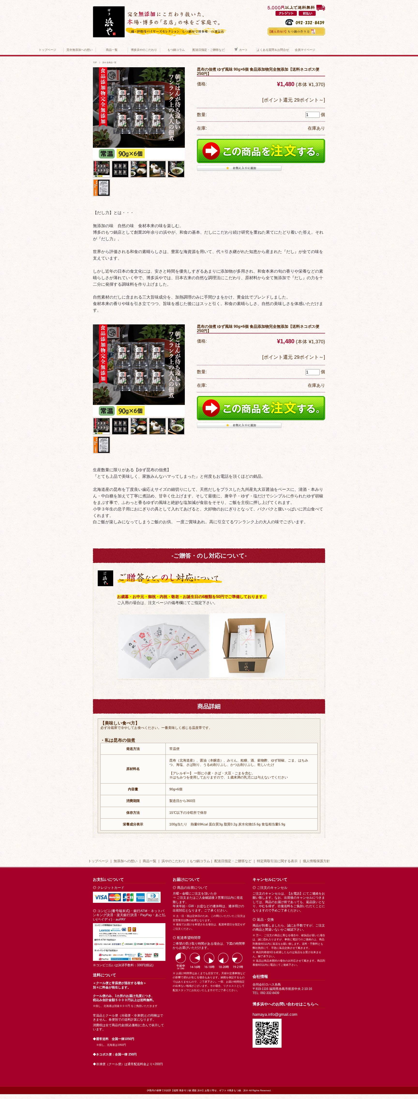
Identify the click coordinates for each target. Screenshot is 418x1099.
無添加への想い (125, 861)
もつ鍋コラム (176, 50)
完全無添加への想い (80, 50)
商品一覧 (112, 50)
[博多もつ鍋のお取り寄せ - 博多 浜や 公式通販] (160, 7)
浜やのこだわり (173, 861)
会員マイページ (305, 50)
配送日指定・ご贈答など (208, 50)
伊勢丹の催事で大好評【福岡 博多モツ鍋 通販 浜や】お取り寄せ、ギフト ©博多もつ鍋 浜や (197, 1090)
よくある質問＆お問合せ (273, 50)
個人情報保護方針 (316, 861)
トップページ (47, 50)
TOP (95, 62)
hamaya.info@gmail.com (275, 1014)
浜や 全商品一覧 (109, 62)
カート (243, 50)
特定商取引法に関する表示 (277, 861)
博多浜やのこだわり (144, 50)
